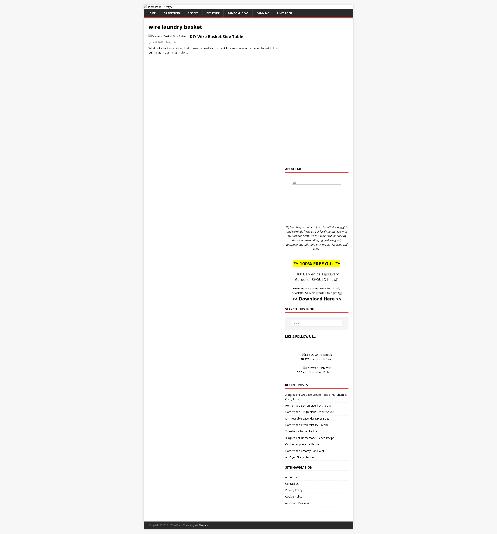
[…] (187, 52)
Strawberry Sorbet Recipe (301, 431)
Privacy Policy (293, 490)
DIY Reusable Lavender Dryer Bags (307, 418)
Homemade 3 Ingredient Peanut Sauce (309, 412)
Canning (262, 13)
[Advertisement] (317, 94)
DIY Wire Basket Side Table (216, 36)
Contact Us (292, 484)
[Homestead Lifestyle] (158, 7)
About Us (291, 477)
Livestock (284, 13)
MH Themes (201, 525)
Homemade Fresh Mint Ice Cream (306, 425)
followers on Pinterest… (317, 372)
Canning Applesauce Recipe (302, 444)
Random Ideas (238, 13)
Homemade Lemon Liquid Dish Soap (308, 405)
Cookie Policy (293, 496)
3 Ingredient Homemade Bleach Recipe (309, 438)
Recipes (193, 13)
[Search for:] (316, 323)
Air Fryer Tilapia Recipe (299, 457)
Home (152, 13)
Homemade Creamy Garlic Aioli (304, 451)
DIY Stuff (213, 13)
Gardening (172, 13)
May (168, 42)
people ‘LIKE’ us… (317, 359)
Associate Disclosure (298, 503)
